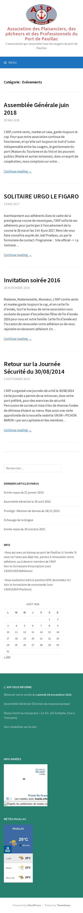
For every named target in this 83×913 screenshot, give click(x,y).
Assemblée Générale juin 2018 (36, 108)
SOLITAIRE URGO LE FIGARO (41, 196)
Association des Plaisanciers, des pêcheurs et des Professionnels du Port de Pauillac (41, 33)
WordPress (34, 905)
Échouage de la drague (18, 520)
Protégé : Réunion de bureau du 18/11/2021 (32, 511)
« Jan (7, 657)
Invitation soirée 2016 (32, 280)
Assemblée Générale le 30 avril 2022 (27, 501)
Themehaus (64, 905)
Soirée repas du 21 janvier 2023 (24, 492)
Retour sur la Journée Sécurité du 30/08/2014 (34, 367)
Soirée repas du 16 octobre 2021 (24, 529)
